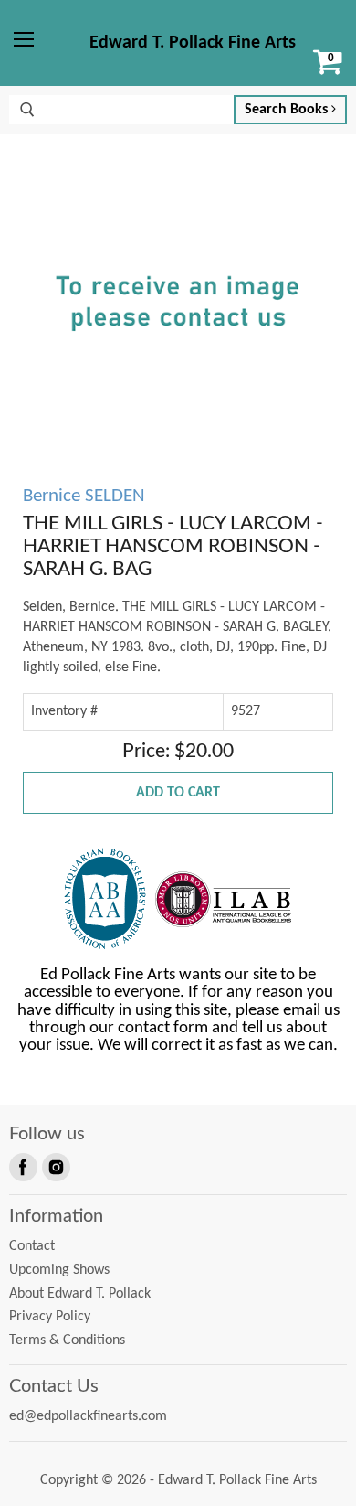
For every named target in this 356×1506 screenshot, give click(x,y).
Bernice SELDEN (84, 496)
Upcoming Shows (59, 1270)
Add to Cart (178, 792)
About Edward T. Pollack (80, 1294)
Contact (32, 1246)
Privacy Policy (49, 1316)
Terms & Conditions (67, 1340)
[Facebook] (21, 1165)
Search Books (288, 109)
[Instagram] (54, 1165)
